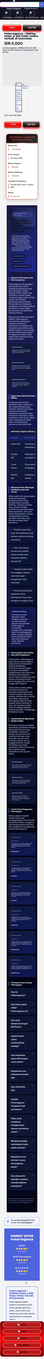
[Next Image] (40, 67)
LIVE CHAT (23, 1352)
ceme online (26, 688)
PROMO (23, 1325)
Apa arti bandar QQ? (18, 1088)
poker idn (18, 496)
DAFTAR (32, 28)
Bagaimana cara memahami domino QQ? (20, 1074)
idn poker (22, 411)
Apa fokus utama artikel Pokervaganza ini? (19, 1007)
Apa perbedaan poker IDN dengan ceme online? (19, 1058)
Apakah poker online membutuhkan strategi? (17, 1041)
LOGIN (12, 28)
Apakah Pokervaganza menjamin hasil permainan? (18, 1104)
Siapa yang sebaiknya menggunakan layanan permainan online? (20, 1125)
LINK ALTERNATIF (23, 1345)
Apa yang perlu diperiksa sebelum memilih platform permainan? (19, 1181)
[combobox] (19, 4)
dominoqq (20, 666)
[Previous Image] (4, 67)
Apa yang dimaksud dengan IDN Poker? (19, 1023)
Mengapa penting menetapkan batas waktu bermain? (19, 1144)
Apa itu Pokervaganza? (18, 993)
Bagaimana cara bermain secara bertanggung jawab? (18, 1162)
